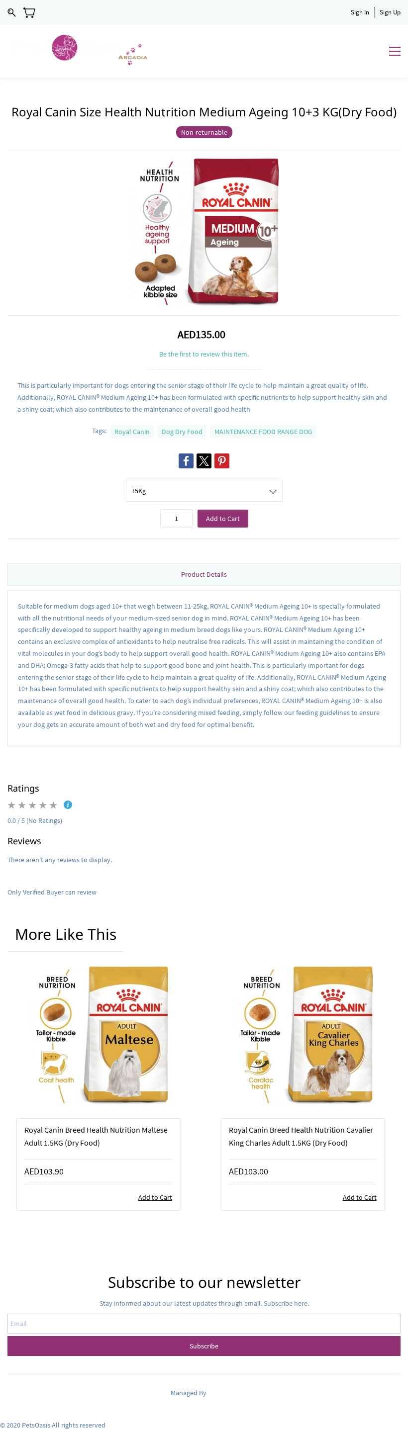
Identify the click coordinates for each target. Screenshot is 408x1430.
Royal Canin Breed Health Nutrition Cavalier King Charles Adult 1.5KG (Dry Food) (301, 1136)
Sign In (360, 12)
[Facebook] (186, 460)
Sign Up (390, 12)
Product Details (204, 574)
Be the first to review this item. (204, 354)
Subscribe (204, 1345)
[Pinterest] (221, 460)
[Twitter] (204, 460)
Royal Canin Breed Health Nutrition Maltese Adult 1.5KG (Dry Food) (96, 1136)
